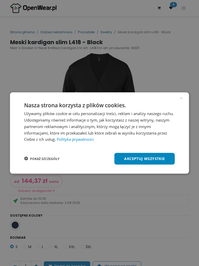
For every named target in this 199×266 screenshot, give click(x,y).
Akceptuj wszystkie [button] (144, 158)
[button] (41, 159)
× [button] (181, 98)
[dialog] (99, 133)
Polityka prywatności (75, 139)
